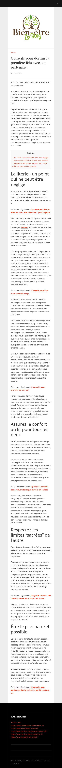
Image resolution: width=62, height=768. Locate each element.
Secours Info (16, 722)
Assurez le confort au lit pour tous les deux (30, 160)
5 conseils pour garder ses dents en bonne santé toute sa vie (30, 690)
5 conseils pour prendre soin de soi (28, 388)
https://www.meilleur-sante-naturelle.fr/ (27, 734)
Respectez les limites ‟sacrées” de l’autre (29, 163)
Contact (15, 763)
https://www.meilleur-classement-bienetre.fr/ (29, 731)
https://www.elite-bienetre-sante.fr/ (25, 728)
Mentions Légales (40, 761)
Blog (14, 53)
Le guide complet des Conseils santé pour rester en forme (31, 597)
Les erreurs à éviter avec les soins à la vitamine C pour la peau (30, 211)
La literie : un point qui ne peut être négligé (30, 157)
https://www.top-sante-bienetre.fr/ (24, 737)
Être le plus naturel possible (24, 166)
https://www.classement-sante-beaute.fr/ (27, 725)
